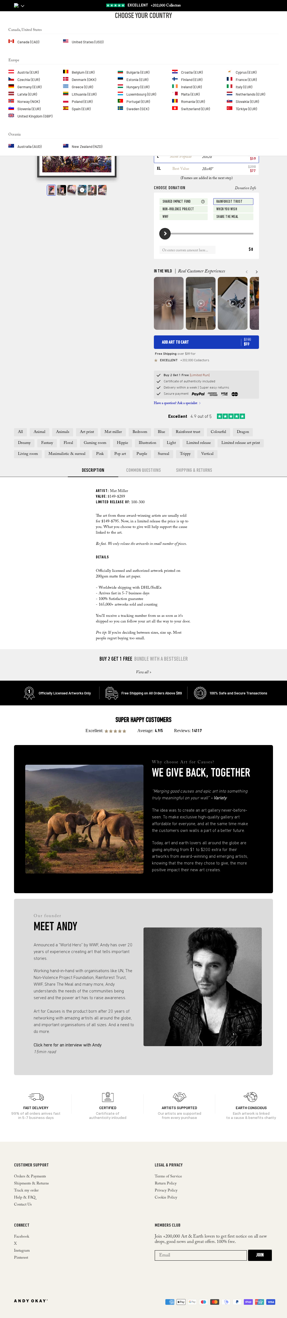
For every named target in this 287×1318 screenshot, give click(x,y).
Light (171, 443)
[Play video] (82, 190)
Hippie (122, 443)
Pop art (120, 454)
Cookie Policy (166, 1198)
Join (260, 1255)
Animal (39, 432)
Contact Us (23, 1205)
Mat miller (113, 432)
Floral (68, 443)
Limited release (198, 443)
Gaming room (95, 443)
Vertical (207, 454)
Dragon (243, 432)
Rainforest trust (188, 432)
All (20, 432)
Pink (100, 454)
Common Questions (143, 471)
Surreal (163, 454)
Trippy (185, 454)
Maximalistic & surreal (66, 454)
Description (93, 471)
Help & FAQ (24, 1198)
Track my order (26, 1191)
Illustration (147, 443)
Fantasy (47, 443)
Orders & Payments (30, 1177)
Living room (28, 454)
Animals (62, 432)
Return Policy (166, 1184)
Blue (161, 432)
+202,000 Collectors (154, 5)
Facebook (21, 1237)
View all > (143, 672)
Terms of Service (168, 1177)
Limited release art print (240, 443)
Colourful (218, 432)
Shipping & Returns (194, 471)
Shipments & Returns (31, 1184)
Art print (87, 432)
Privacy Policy (166, 1191)
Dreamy (24, 443)
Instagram (22, 1251)
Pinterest (21, 1258)
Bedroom (140, 432)
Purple (141, 454)
